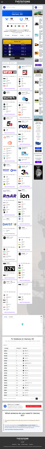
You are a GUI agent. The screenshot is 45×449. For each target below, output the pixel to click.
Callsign (6, 348)
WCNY (5, 373)
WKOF (5, 365)
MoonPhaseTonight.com (39, 178)
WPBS (5, 368)
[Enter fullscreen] (41, 316)
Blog (19, 444)
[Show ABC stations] (7, 26)
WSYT (5, 395)
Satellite (11, 317)
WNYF (5, 375)
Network (25, 348)
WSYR (5, 360)
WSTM (5, 353)
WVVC (5, 383)
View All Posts (37, 65)
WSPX (5, 392)
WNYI (5, 390)
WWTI (5, 387)
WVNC (5, 385)
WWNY (6, 358)
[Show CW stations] (22, 26)
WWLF (5, 380)
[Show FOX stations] (19, 26)
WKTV (5, 351)
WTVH (5, 355)
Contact (31, 444)
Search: (5, 345)
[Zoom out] (41, 320)
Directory (14, 444)
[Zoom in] (41, 319)
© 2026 (22, 442)
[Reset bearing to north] (41, 322)
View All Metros (38, 148)
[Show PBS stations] (26, 26)
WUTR (5, 370)
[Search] (4, 7)
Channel (18, 348)
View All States (38, 151)
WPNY (5, 363)
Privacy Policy (24, 444)
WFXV (5, 378)
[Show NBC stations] (15, 26)
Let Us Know (38, 162)
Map (6, 317)
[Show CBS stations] (11, 26)
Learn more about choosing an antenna (14, 429)
